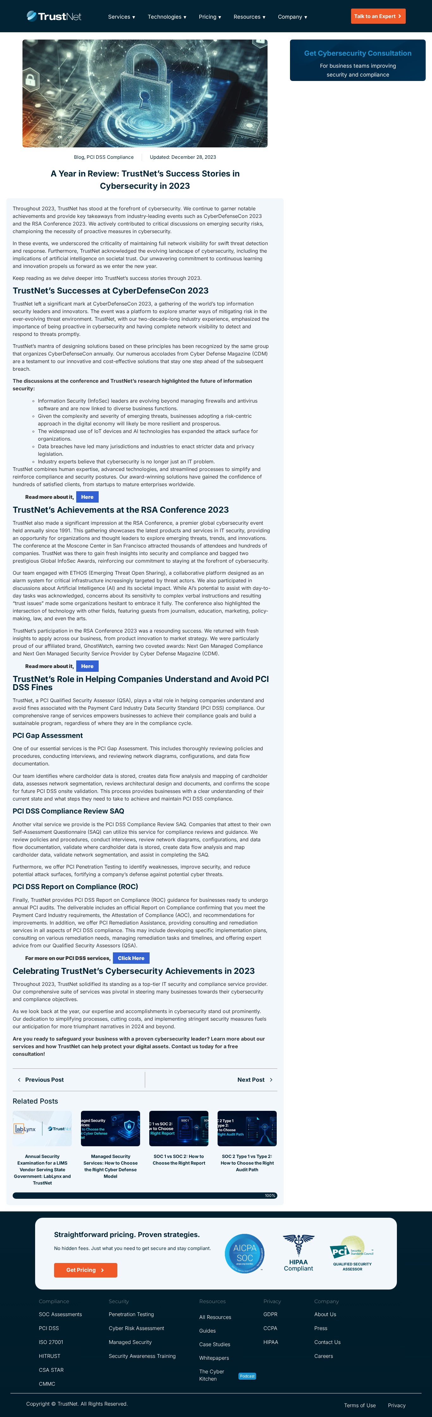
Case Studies (214, 1344)
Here (87, 497)
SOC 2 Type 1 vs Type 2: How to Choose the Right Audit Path (247, 1163)
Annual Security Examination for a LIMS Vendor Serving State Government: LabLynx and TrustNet (42, 1169)
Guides (207, 1330)
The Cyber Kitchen (211, 1375)
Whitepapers (214, 1358)
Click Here (131, 958)
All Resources (215, 1317)
